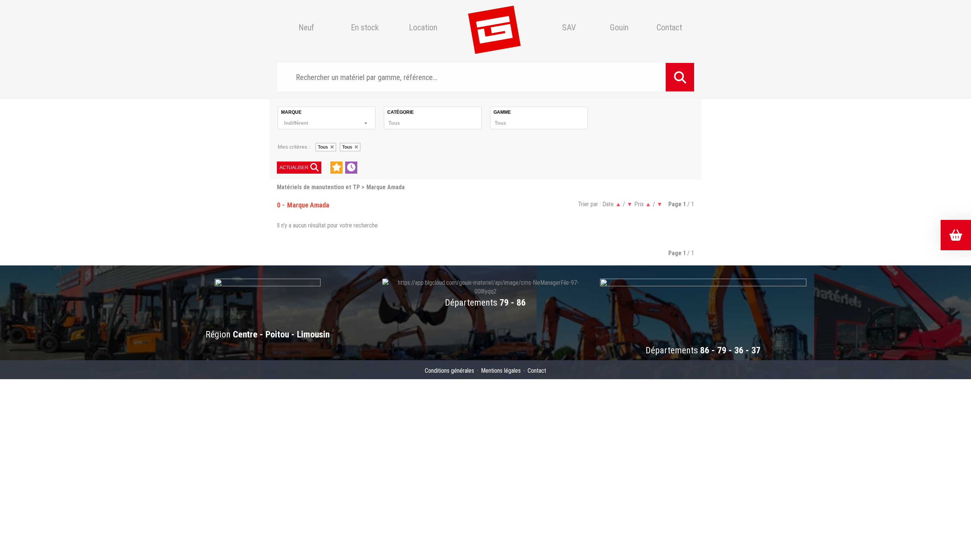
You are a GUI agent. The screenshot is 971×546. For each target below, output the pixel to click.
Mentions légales (501, 370)
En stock (365, 27)
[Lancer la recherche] (680, 77)
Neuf (306, 27)
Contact (669, 27)
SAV (569, 27)
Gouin (619, 27)
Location (423, 27)
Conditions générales (449, 370)
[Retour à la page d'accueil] (494, 27)
